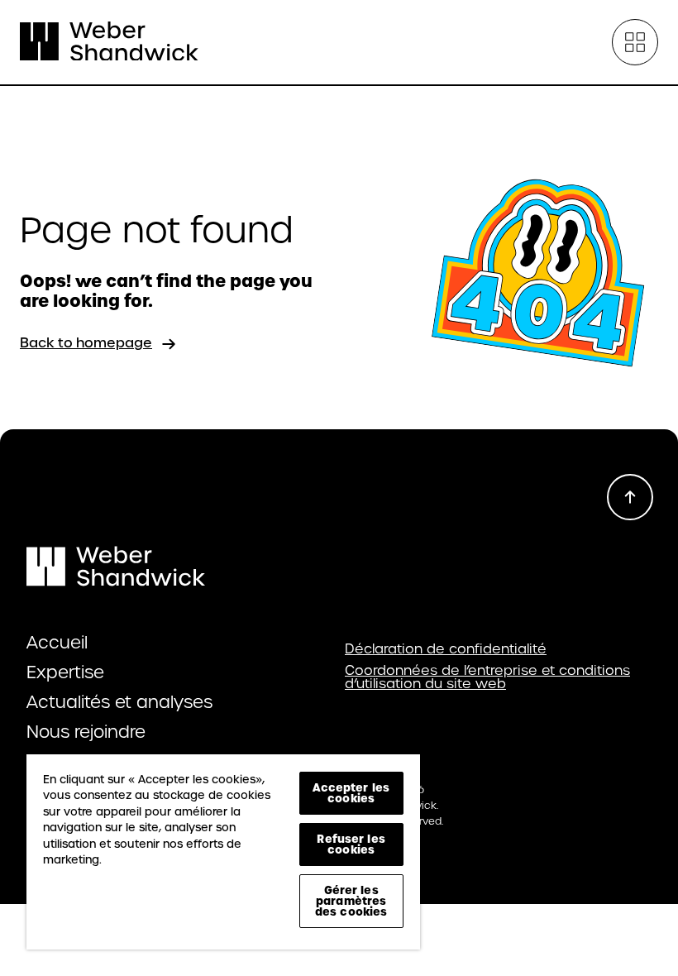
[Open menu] (635, 42)
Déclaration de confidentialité (446, 649)
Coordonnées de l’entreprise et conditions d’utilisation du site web (487, 677)
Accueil (57, 642)
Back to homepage (86, 343)
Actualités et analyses (119, 702)
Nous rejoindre (86, 732)
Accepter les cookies (351, 793)
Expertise (65, 672)
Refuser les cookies (350, 844)
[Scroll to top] (630, 497)
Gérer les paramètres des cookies (351, 901)
